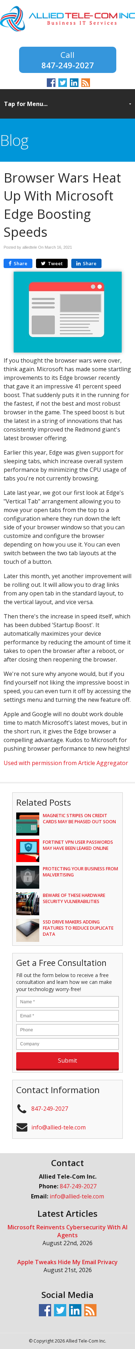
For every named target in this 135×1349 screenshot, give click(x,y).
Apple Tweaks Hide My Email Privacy (67, 1262)
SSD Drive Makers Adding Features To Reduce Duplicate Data (78, 928)
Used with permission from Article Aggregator (66, 763)
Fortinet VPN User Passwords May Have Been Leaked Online (78, 845)
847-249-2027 (67, 64)
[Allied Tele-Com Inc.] (67, 32)
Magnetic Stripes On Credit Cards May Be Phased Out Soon (79, 818)
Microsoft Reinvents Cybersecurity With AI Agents (67, 1231)
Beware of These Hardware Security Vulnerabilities (74, 898)
